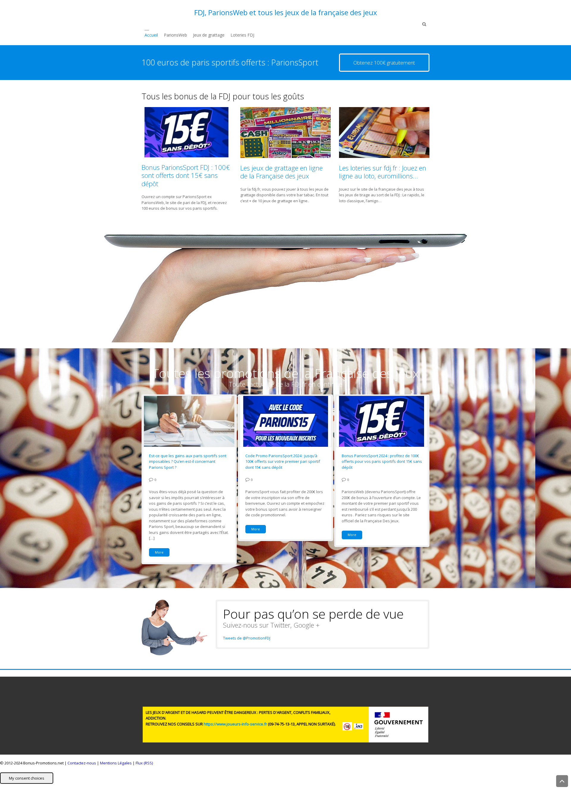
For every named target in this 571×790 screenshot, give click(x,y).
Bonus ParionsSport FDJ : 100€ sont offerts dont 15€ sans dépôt (186, 175)
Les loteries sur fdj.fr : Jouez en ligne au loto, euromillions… (382, 172)
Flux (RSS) (144, 763)
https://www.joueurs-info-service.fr (235, 724)
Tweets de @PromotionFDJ (246, 638)
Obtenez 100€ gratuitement (384, 62)
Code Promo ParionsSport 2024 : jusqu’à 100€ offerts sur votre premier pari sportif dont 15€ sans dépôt (282, 461)
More (159, 552)
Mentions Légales (116, 763)
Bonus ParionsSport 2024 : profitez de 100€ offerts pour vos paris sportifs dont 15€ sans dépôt (382, 461)
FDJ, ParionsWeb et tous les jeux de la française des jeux (285, 12)
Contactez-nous (82, 763)
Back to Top (562, 781)
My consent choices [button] (26, 778)
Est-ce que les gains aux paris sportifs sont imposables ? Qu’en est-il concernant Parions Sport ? (187, 461)
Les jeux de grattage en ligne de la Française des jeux (281, 172)
